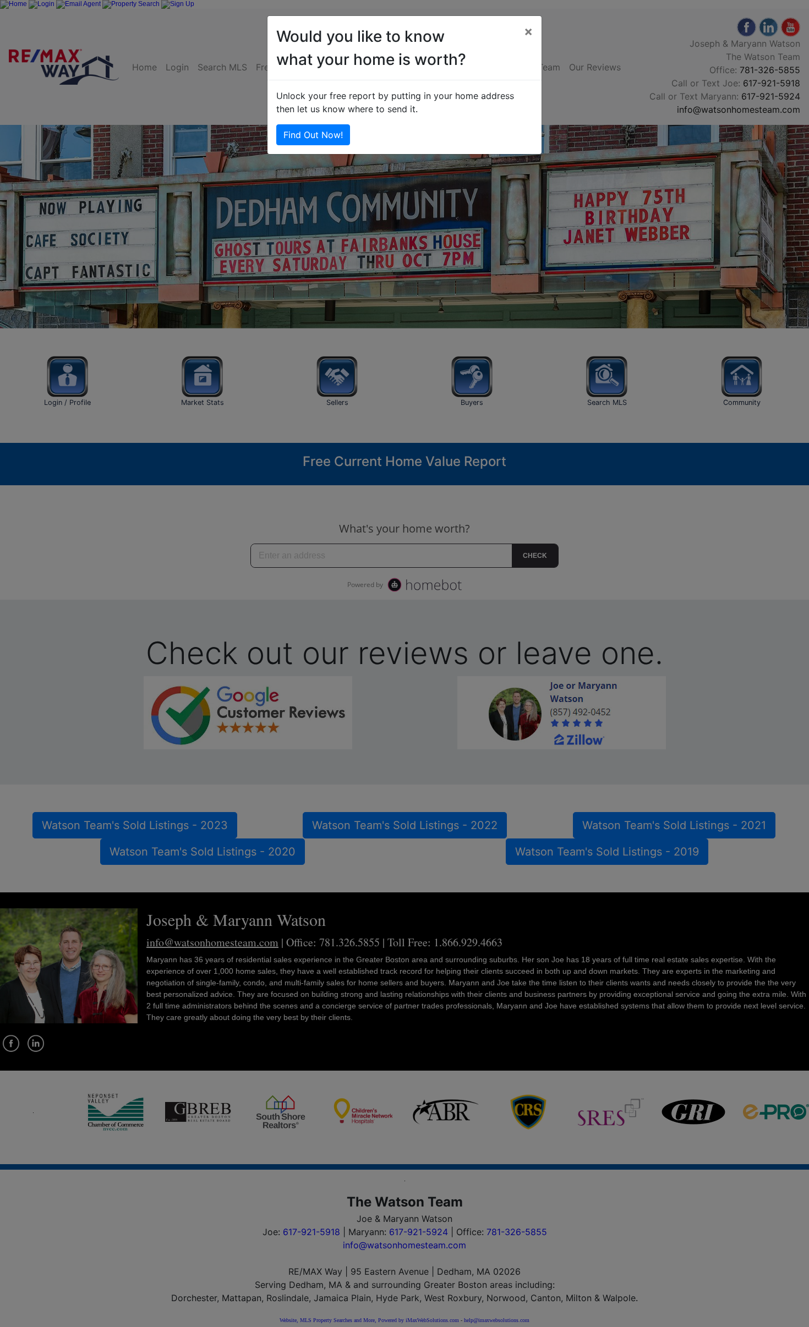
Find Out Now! (313, 134)
